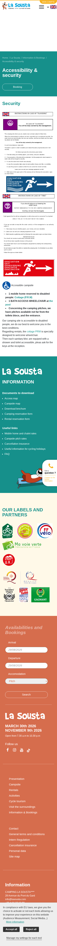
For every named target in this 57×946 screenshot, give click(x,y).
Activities (14, 795)
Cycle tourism (17, 801)
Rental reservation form (17, 419)
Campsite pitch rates (16, 438)
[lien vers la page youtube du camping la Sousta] (21, 750)
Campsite (15, 784)
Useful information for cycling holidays (25, 449)
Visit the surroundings (22, 806)
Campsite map (12, 403)
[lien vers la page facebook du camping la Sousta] (8, 750)
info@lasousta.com (15, 899)
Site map (14, 856)
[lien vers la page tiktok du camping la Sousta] (28, 750)
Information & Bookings (23, 812)
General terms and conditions (27, 834)
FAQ (7, 454)
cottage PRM (34, 331)
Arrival (12, 642)
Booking (17, 87)
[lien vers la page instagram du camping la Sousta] (14, 750)
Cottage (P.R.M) (23, 297)
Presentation (16, 778)
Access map (11, 398)
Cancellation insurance (17, 443)
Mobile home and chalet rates (20, 433)
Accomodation (17, 673)
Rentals (13, 790)
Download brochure (15, 408)
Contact (13, 828)
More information (15, 922)
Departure (14, 658)
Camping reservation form (18, 414)
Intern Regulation (19, 839)
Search (26, 694)
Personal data (17, 850)
